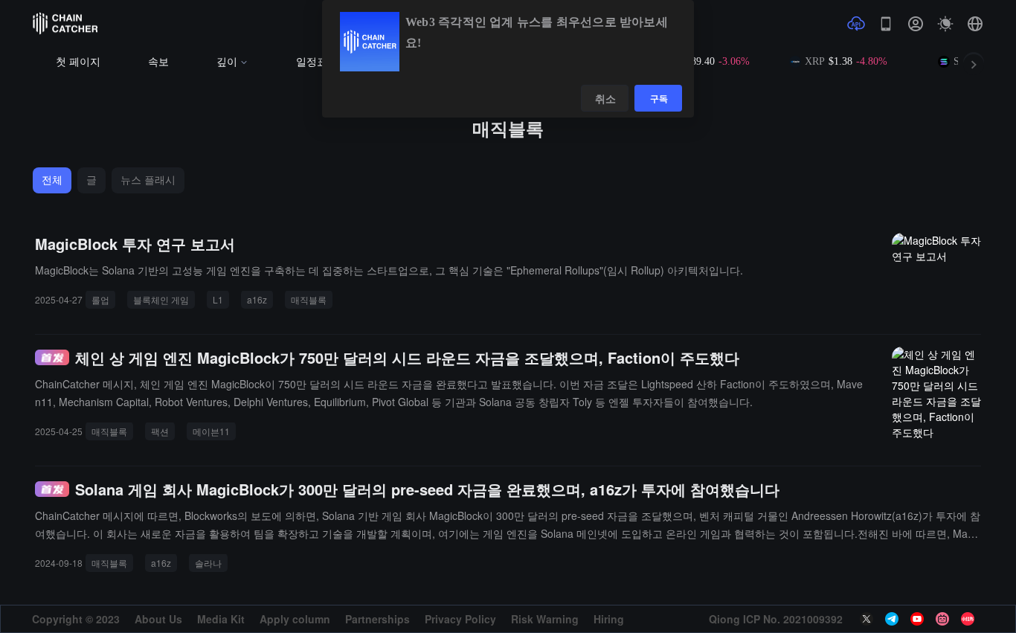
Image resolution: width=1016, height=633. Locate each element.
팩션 (160, 431)
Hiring (609, 618)
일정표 (311, 62)
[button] (975, 23)
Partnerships (377, 618)
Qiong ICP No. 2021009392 (776, 618)
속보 (158, 62)
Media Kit (221, 618)
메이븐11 (211, 431)
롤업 (100, 299)
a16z (257, 299)
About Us (158, 618)
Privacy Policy (460, 618)
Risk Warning (545, 618)
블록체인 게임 (161, 299)
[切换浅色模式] (945, 24)
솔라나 (208, 562)
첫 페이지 (78, 62)
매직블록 (309, 299)
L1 (218, 299)
